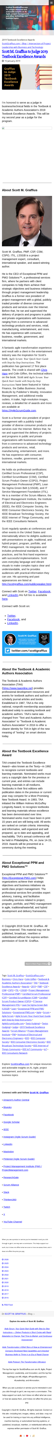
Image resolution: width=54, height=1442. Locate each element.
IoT (45, 1049)
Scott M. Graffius (15, 975)
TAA (35, 982)
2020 (6, 1282)
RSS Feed (8, 1304)
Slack (6, 1192)
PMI (14, 1034)
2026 (6, 1259)
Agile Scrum (8, 1016)
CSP (46, 986)
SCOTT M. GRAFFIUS (15, 1313)
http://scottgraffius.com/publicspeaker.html (26, 584)
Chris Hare (18, 979)
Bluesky (7, 1107)
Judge (15, 1027)
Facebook (44, 591)
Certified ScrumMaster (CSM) (23, 997)
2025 (6, 1263)
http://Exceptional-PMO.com (19, 877)
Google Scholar (11, 1122)
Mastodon (8, 1151)
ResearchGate (11, 1177)
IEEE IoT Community (32, 1049)
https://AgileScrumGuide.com (19, 410)
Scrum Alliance (18, 1030)
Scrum (46, 1012)
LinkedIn (12, 595)
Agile (38, 1012)
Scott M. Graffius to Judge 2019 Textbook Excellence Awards (25, 54)
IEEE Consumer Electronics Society (28, 1041)
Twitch (6, 1207)
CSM (4, 990)
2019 (33, 986)
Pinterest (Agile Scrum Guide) (19, 1159)
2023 (6, 1271)
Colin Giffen (30, 979)
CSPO (11, 990)
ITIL (17, 990)
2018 (6, 1290)
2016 (6, 1297)
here (5, 598)
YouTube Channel (12, 1221)
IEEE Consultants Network (14, 1053)
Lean (14, 1008)
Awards (25, 986)
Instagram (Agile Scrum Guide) (19, 1137)
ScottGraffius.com (35, 975)
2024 (6, 1267)
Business (6, 979)
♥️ (27, 1435)
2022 (6, 1274)
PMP (40, 986)
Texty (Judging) (33, 1023)
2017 (6, 1293)
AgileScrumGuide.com (13, 1023)
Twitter (32, 591)
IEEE (27, 1038)
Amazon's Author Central (16, 1100)
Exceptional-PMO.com (24, 1012)
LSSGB (23, 990)
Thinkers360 (9, 1199)
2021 (6, 1278)
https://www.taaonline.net (17, 688)
